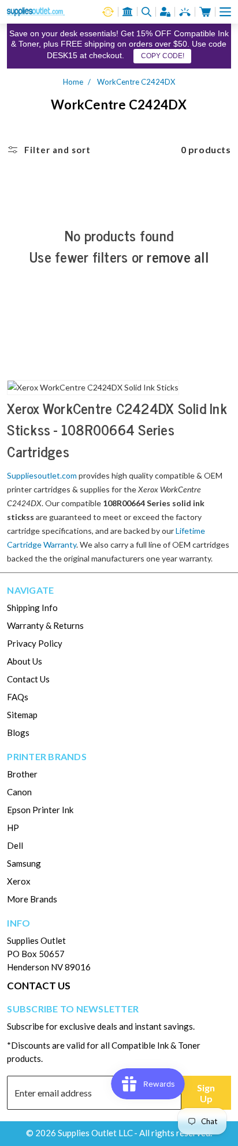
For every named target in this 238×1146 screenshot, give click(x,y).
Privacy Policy (34, 643)
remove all (178, 257)
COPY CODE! (162, 56)
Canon (19, 792)
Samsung (24, 863)
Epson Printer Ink (40, 810)
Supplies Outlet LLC (95, 1133)
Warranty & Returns (45, 625)
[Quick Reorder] (108, 12)
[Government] (127, 11)
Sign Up (206, 1093)
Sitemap (22, 714)
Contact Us (28, 679)
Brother (22, 774)
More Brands (32, 899)
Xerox (19, 881)
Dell (15, 845)
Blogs (18, 732)
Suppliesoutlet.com (42, 475)
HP (13, 827)
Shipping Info (32, 607)
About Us (24, 661)
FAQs (17, 697)
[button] (225, 12)
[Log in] (165, 12)
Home (73, 81)
